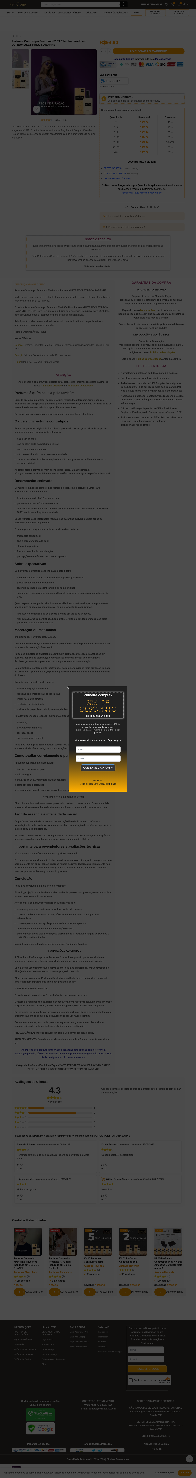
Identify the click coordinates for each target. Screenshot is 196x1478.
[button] (67, 687)
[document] (98, 739)
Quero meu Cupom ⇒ (98, 767)
